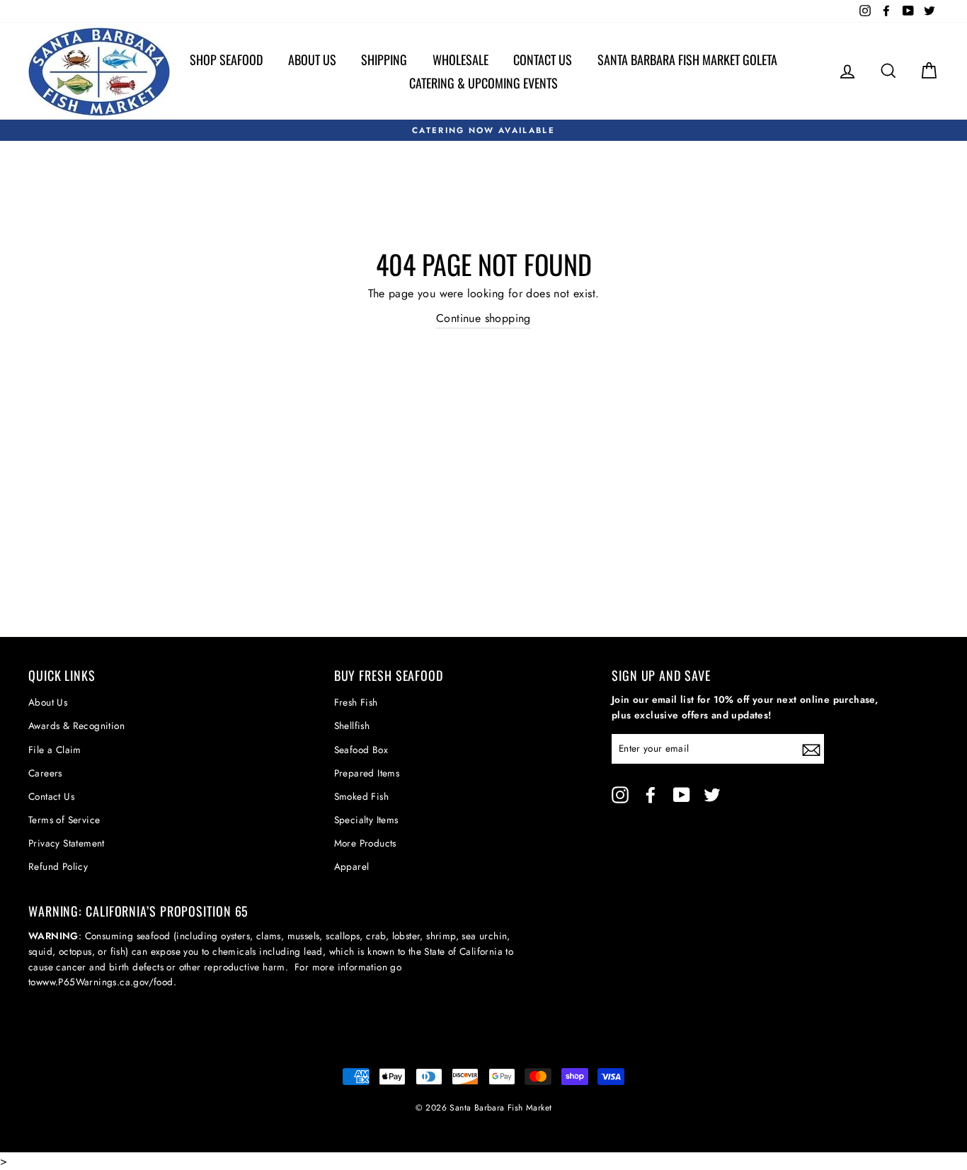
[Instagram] (620, 794)
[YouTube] (681, 794)
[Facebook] (650, 794)
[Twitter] (712, 794)
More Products (365, 843)
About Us (312, 59)
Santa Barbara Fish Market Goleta (687, 59)
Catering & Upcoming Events (483, 83)
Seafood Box (361, 749)
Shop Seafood (226, 59)
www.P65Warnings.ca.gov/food (104, 982)
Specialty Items (366, 820)
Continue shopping (483, 318)
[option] (483, 130)
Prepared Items (367, 773)
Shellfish (352, 725)
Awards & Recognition (76, 725)
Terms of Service (64, 820)
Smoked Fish (361, 796)
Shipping (384, 59)
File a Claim (54, 749)
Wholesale (460, 59)
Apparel (352, 866)
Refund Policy (58, 866)
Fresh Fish (356, 702)
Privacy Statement (66, 843)
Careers (45, 773)
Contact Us (542, 59)
